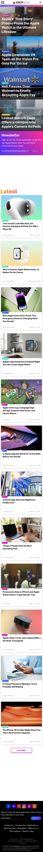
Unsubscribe (20, 825)
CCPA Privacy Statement (26, 839)
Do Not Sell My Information (15, 841)
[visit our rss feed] (34, 806)
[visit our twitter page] (14, 806)
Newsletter (22, 828)
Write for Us (33, 828)
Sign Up (35, 151)
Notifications (32, 825)
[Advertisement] (21, 172)
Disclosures (22, 843)
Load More (21, 750)
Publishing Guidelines (31, 841)
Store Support (15, 831)
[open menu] (2, 2)
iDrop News (16, 846)
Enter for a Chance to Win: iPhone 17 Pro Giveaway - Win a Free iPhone (21, 5)
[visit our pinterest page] (19, 806)
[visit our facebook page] (8, 806)
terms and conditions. (22, 848)
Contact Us (8, 825)
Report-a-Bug (28, 831)
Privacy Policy (13, 839)
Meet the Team (10, 828)
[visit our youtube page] (29, 806)
